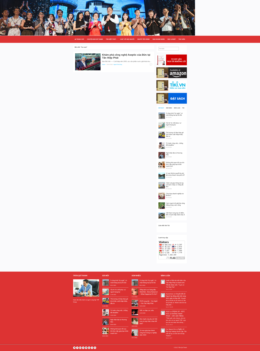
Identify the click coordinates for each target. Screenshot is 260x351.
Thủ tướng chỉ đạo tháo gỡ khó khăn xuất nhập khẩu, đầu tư (119, 301)
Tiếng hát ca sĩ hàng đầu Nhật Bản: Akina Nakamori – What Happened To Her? (149, 292)
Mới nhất (161, 108)
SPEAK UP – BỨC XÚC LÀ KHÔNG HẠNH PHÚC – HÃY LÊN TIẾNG (175, 314)
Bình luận (177, 108)
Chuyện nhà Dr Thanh (95, 39)
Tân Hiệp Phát (111, 39)
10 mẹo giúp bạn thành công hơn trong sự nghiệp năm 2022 (148, 333)
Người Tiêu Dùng (143, 39)
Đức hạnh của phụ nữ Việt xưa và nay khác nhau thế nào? (148, 321)
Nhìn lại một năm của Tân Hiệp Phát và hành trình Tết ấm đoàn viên (176, 283)
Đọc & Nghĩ (171, 39)
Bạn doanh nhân (159, 39)
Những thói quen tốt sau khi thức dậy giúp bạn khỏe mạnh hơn (119, 331)
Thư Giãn (181, 39)
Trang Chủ (80, 39)
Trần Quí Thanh (182, 347)
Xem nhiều (169, 108)
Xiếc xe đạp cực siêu (147, 310)
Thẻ (183, 108)
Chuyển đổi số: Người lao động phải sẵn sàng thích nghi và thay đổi (176, 296)
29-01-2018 (110, 64)
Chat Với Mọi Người (127, 39)
